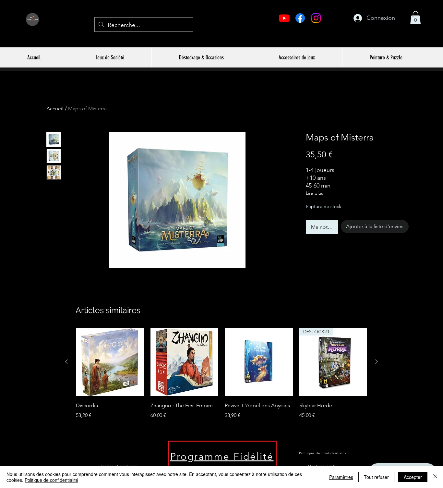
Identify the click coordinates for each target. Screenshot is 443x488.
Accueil (55, 108)
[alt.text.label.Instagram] (316, 18)
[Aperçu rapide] (110, 362)
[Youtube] (284, 18)
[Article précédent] (66, 362)
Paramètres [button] (341, 477)
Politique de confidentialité (51, 480)
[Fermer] (435, 477)
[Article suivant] (376, 362)
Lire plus (314, 193)
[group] (221, 378)
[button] (415, 17)
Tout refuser (376, 477)
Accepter (413, 477)
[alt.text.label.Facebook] (300, 18)
